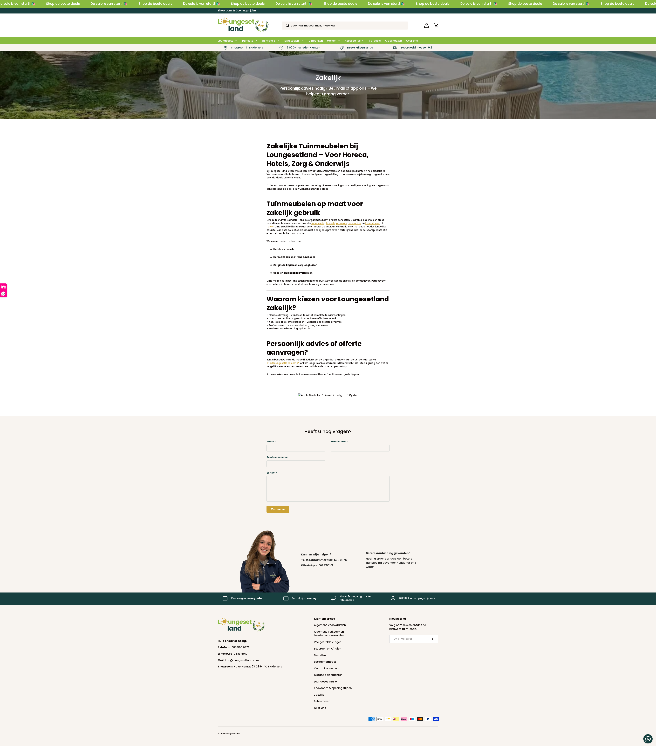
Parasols (375, 41)
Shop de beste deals (63, 3)
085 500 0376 (337, 560)
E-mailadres (338, 441)
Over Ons (320, 708)
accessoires (354, 223)
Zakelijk (319, 694)
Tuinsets (247, 41)
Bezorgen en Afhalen (327, 648)
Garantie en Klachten (328, 675)
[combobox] (345, 26)
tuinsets (330, 223)
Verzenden (278, 509)
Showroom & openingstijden (333, 688)
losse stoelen (372, 223)
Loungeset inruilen (326, 681)
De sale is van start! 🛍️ (109, 3)
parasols (341, 223)
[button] (436, 25)
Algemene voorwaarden (330, 625)
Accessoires (353, 41)
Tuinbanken (315, 41)
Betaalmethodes (325, 662)
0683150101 (325, 565)
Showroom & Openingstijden (237, 10)
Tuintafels (268, 41)
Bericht (271, 473)
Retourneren (322, 701)
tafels (270, 226)
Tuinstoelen (291, 41)
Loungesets (225, 41)
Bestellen (320, 655)
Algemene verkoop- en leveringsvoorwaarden (329, 633)
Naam (270, 441)
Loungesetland (233, 733)
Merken (331, 41)
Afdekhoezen (393, 41)
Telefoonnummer (277, 457)
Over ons (412, 41)
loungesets (317, 223)
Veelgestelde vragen (327, 642)
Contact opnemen (326, 668)
